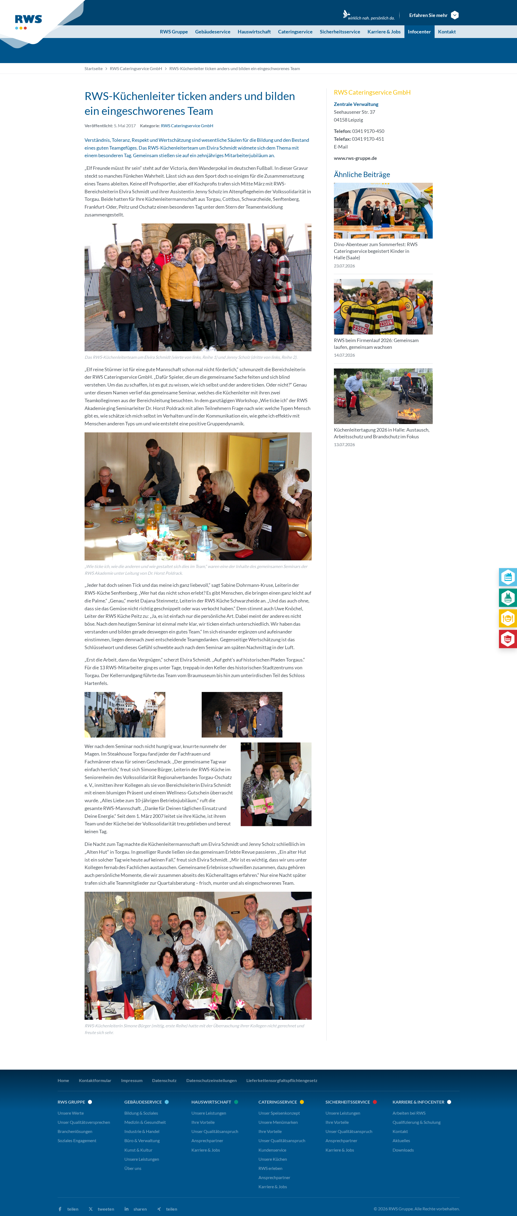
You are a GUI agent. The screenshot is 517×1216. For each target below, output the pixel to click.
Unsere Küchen (272, 1159)
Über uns (132, 1168)
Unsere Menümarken (278, 1122)
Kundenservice (272, 1149)
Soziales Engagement (77, 1140)
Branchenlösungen (75, 1131)
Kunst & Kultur (138, 1149)
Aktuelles (401, 1140)
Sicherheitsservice (340, 32)
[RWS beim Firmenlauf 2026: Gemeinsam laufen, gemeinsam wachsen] (383, 307)
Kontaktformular (95, 1080)
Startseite (94, 68)
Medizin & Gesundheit (145, 1122)
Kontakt (447, 32)
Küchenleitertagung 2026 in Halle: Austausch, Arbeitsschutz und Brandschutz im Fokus (381, 433)
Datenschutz (164, 1080)
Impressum (131, 1080)
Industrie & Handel (141, 1131)
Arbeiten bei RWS (409, 1112)
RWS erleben (270, 1168)
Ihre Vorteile (203, 1122)
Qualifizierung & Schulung (417, 1122)
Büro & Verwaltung (142, 1140)
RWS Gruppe (174, 32)
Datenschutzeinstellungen (211, 1080)
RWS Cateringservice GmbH (136, 68)
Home (63, 1080)
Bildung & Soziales (141, 1112)
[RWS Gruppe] (43, 24)
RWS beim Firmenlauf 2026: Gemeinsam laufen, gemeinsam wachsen (376, 343)
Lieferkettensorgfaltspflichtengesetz (281, 1080)
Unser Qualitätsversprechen (84, 1122)
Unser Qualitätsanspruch (214, 1131)
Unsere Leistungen (141, 1159)
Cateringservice (295, 32)
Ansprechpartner (207, 1140)
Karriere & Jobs (384, 32)
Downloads (403, 1149)
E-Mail (341, 147)
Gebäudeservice (212, 32)
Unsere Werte (71, 1112)
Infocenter (419, 32)
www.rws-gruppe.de (355, 158)
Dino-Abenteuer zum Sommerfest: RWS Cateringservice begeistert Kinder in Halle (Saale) (376, 251)
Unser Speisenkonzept (279, 1112)
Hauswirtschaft (254, 32)
